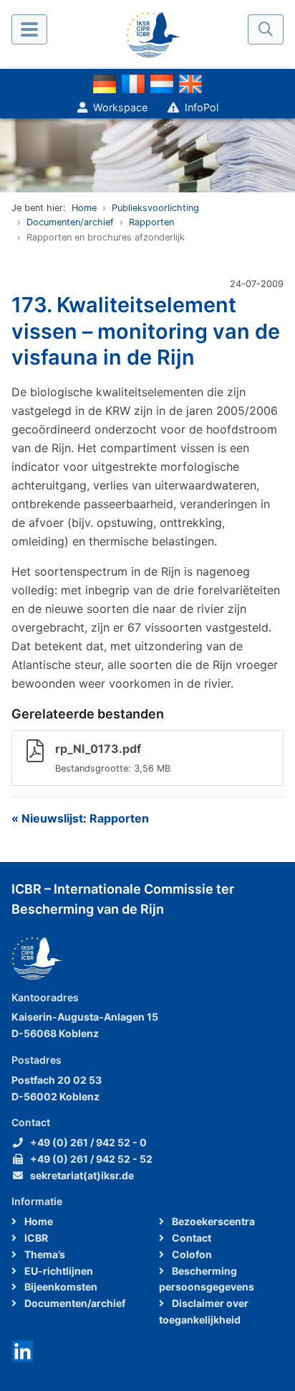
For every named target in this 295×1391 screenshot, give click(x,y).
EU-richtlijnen (57, 1271)
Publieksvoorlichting (155, 207)
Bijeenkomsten (59, 1286)
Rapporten (151, 222)
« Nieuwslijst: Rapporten (80, 818)
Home (84, 207)
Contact (190, 1238)
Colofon (191, 1254)
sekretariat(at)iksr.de (82, 1175)
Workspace (120, 107)
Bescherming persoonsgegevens (206, 1279)
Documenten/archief (70, 222)
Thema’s (43, 1254)
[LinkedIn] (22, 1350)
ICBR (35, 1238)
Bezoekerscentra (212, 1221)
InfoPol (201, 107)
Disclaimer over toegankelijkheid (203, 1311)
